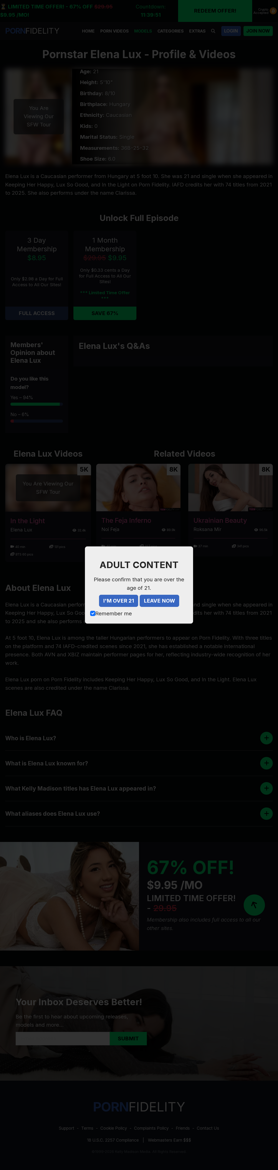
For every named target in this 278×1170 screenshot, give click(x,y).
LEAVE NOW (159, 601)
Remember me (113, 613)
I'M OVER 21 (118, 601)
